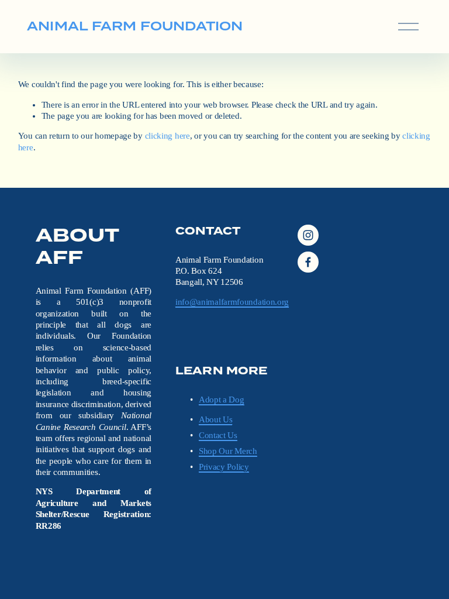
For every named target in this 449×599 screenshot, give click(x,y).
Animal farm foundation (135, 26)
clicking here (167, 135)
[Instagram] (308, 235)
